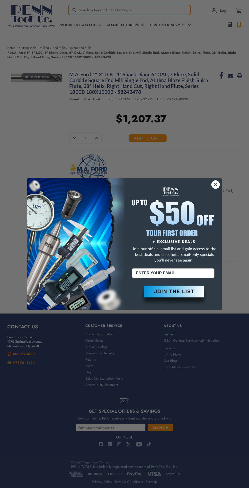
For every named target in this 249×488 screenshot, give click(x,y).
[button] (173, 295)
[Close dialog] (215, 184)
